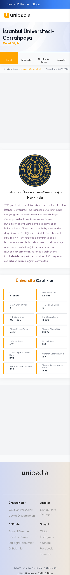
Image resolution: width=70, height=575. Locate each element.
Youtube (45, 542)
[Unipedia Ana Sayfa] (17, 15)
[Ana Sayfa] (2, 69)
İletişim (20, 573)
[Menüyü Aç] (63, 15)
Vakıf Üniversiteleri (21, 510)
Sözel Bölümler (18, 537)
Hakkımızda (30, 573)
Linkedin (45, 554)
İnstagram (47, 537)
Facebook (46, 548)
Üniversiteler (12, 69)
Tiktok (44, 531)
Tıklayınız (36, 4)
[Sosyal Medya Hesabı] (22, 485)
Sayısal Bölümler (19, 531)
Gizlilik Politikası (45, 573)
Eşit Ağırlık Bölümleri (21, 542)
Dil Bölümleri (16, 548)
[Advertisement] (35, 108)
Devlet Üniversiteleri (22, 515)
